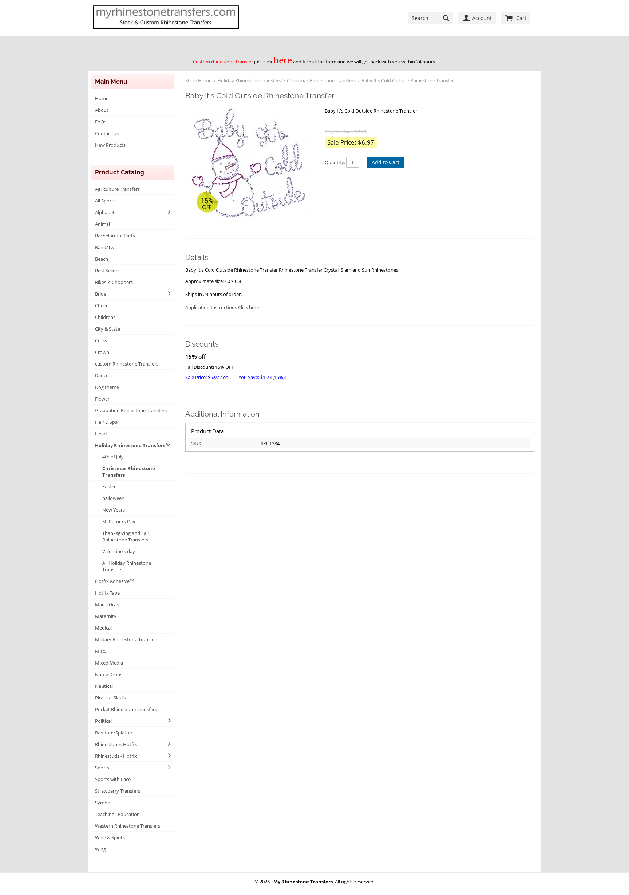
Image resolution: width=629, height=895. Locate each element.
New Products (110, 145)
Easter (109, 486)
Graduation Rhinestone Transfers (131, 410)
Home (101, 98)
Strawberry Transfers (117, 791)
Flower (102, 398)
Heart (101, 433)
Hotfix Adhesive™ (114, 581)
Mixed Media (109, 662)
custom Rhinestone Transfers (126, 363)
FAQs (100, 121)
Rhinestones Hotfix (116, 744)
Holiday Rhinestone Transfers (130, 445)
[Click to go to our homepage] (166, 17)
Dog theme (107, 387)
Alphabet (105, 212)
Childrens (105, 317)
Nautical (104, 686)
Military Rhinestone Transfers (126, 639)
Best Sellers (107, 270)
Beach (101, 259)
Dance (101, 375)
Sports (102, 767)
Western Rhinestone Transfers (127, 826)
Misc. (100, 651)
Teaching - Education (117, 814)
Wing (100, 849)
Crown (102, 352)
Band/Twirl (106, 247)
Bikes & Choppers (114, 282)
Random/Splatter (113, 732)
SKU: (196, 443)
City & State (107, 329)
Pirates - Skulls (110, 697)
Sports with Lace (113, 779)
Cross (101, 340)
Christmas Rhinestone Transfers (128, 471)
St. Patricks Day (118, 521)
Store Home (198, 80)
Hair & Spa (106, 422)
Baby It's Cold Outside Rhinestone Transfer (407, 80)
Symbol (103, 802)
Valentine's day (118, 551)
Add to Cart (385, 162)
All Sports (105, 200)
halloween (113, 498)
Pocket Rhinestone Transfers (126, 709)
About (101, 110)
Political (103, 721)
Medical (103, 627)
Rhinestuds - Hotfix (116, 756)
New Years (113, 509)
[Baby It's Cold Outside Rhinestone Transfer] (251, 165)
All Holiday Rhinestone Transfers (126, 566)
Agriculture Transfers (117, 189)
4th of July (113, 456)
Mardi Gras (107, 604)
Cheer (101, 305)
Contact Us (107, 133)
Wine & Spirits (110, 837)
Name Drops (108, 674)
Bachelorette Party (115, 235)
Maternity (105, 616)
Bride (100, 294)
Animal (102, 224)
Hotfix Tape (107, 593)
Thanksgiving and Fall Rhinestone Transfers (125, 536)
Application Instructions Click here (222, 307)
